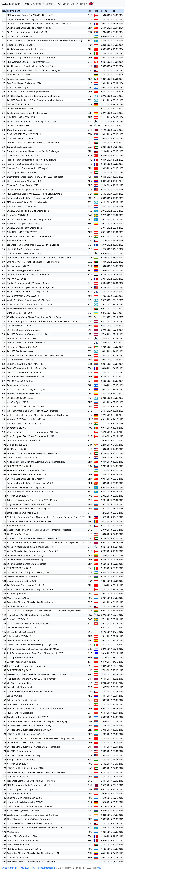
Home (26, 3)
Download (36, 3)
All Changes (49, 3)
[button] (91, 2)
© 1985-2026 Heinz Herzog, (30, 867)
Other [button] (74, 3)
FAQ (59, 3)
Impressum (49, 867)
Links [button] (82, 3)
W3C (99, 867)
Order (66, 3)
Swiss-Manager (11, 3)
